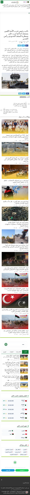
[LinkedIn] (16, 490)
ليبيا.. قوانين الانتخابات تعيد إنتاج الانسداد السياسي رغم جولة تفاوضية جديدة (16, 289)
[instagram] (13, 490)
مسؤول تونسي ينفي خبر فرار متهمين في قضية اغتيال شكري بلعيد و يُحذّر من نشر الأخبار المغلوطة (20, 105)
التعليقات (11, 351)
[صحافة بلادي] (15, 2)
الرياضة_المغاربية (14, 454)
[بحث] (5, 344)
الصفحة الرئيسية (24, 5)
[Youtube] (15, 490)
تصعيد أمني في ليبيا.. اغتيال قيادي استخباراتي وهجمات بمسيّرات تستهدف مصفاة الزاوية (16, 224)
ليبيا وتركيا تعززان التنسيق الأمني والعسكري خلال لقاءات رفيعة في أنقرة (15, 310)
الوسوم (4, 351)
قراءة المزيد (26, 483)
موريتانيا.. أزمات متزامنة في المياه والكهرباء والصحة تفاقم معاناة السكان (10, 377)
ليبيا (18, 5)
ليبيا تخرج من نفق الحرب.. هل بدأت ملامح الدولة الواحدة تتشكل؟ (15, 202)
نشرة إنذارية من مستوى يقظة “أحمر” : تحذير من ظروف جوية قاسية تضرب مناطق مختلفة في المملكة (10, 111)
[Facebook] (19, 490)
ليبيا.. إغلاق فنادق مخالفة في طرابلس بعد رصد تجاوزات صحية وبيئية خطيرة (15, 331)
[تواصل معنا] (11, 490)
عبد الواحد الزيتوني (23, 41)
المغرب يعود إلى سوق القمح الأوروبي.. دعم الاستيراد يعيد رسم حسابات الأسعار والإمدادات (11, 364)
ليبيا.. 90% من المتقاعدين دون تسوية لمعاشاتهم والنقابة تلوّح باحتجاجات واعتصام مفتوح (15, 136)
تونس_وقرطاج (23, 454)
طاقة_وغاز (18, 449)
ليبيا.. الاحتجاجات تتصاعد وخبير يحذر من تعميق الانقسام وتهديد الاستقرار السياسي (15, 268)
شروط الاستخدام (10, 487)
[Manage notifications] (27, 492)
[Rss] (20, 490)
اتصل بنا (3, 487)
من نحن (27, 487)
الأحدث (25, 351)
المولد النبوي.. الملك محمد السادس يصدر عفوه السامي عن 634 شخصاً (11, 357)
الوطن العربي (23, 97)
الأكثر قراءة (18, 351)
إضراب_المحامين (9, 449)
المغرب (25, 449)
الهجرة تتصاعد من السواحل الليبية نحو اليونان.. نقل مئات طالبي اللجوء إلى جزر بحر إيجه (16, 159)
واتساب (21, 470)
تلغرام (7, 470)
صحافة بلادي (20, 89)
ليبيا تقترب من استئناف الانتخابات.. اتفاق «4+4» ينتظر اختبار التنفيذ (16, 181)
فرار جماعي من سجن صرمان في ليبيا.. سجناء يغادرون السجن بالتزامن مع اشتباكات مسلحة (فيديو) (15, 246)
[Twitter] (18, 490)
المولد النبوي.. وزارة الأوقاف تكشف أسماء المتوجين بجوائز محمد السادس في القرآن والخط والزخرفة (11, 385)
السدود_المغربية (9, 452)
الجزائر (25, 452)
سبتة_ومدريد (18, 452)
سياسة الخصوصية (19, 487)
